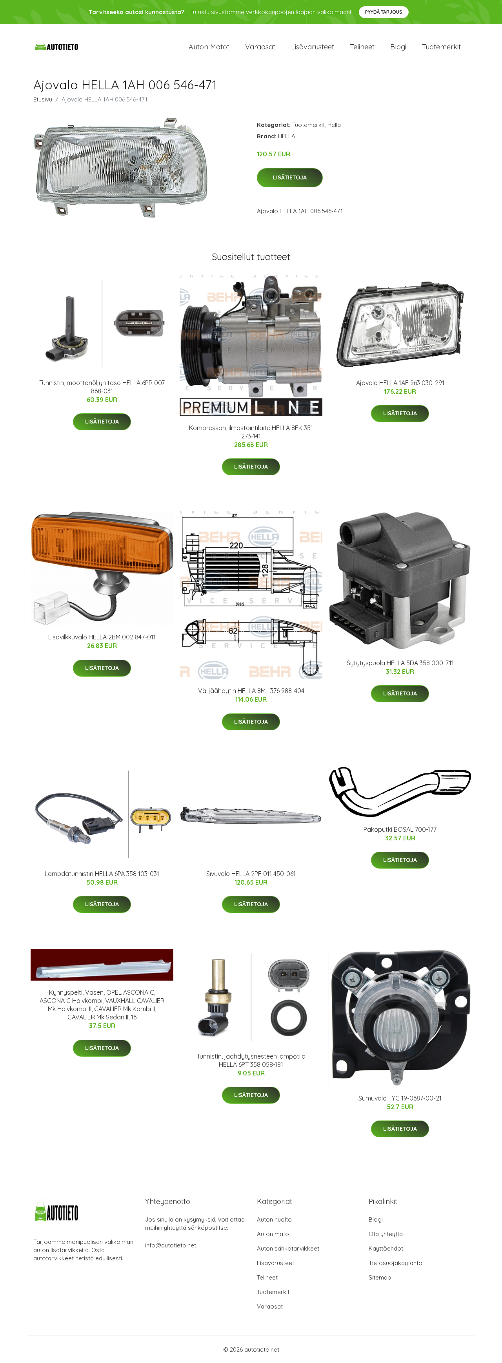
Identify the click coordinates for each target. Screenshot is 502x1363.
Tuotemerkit (441, 46)
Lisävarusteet (312, 46)
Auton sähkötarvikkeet (288, 1248)
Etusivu (42, 99)
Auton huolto (274, 1219)
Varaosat (260, 46)
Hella (334, 125)
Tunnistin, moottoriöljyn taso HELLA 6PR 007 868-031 (102, 387)
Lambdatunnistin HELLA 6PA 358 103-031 (102, 874)
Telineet (362, 46)
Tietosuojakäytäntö (395, 1263)
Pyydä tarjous (383, 12)
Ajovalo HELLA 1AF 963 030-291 (400, 383)
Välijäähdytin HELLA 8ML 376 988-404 (251, 691)
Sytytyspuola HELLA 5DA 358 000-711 (400, 663)
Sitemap (380, 1277)
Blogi (398, 46)
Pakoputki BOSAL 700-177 (400, 829)
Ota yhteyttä (386, 1234)
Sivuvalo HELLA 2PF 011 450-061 (251, 874)
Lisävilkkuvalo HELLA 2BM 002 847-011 (102, 637)
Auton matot (209, 46)
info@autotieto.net (170, 1245)
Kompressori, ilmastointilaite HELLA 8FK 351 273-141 (251, 432)
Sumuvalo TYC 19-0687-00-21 (400, 1098)
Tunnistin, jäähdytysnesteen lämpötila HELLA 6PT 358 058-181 (251, 1060)
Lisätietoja (290, 177)
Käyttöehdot (386, 1248)
